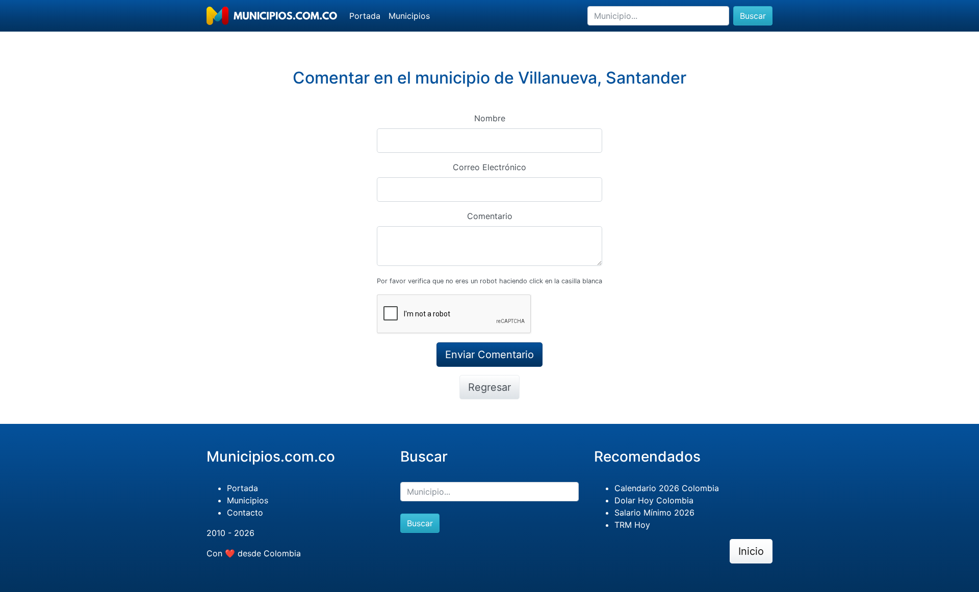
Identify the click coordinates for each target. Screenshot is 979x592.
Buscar (753, 16)
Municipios (409, 16)
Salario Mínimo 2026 (654, 512)
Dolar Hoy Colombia (653, 500)
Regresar (489, 387)
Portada (364, 16)
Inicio (751, 551)
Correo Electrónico (489, 167)
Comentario (489, 216)
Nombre (489, 118)
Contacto (245, 512)
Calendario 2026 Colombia (666, 488)
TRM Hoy (632, 525)
